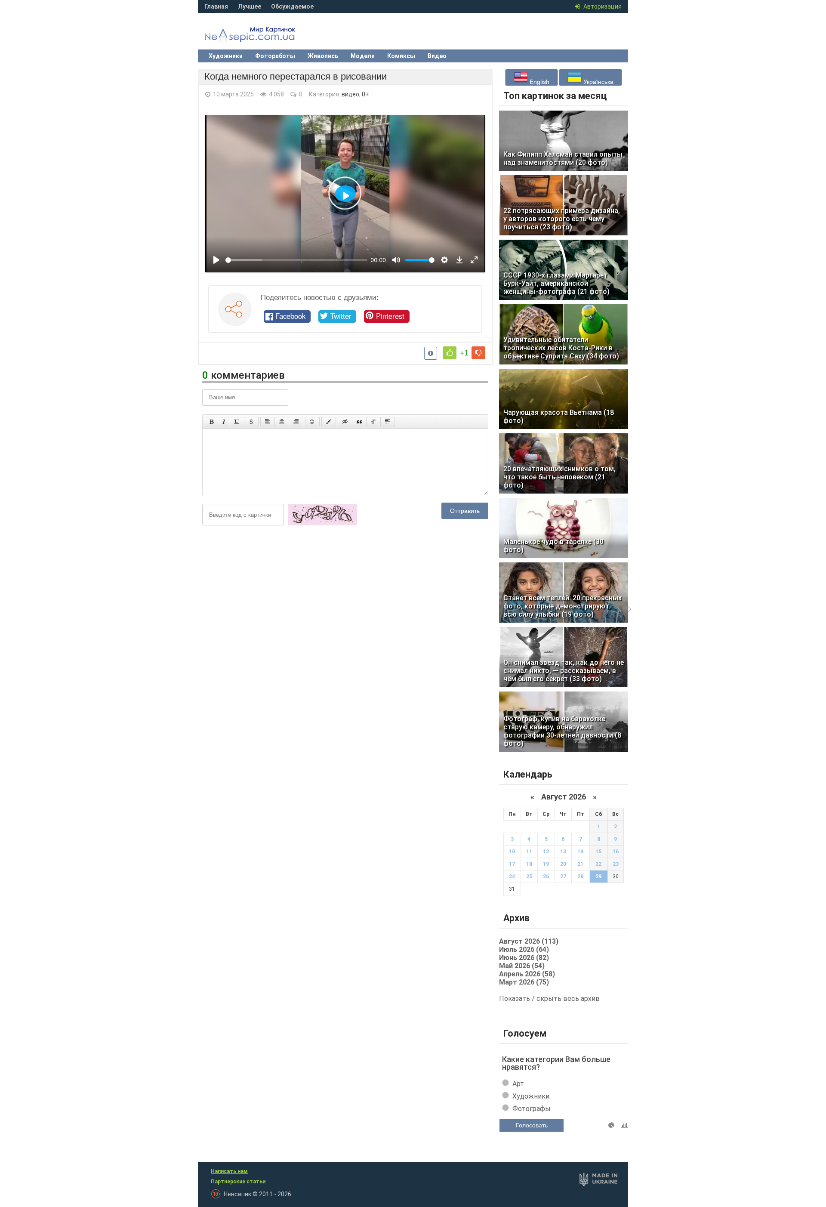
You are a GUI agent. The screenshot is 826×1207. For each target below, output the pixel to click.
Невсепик (262, 36)
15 (598, 852)
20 (563, 864)
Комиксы (401, 55)
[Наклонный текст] (224, 421)
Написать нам (229, 1171)
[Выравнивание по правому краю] (296, 421)
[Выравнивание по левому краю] (267, 421)
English (538, 81)
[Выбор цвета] (328, 421)
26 (546, 877)
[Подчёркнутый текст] (237, 421)
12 (546, 852)
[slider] (296, 260)
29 (598, 877)
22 (598, 864)
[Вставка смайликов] (312, 421)
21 (580, 864)
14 (580, 852)
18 (529, 864)
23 (616, 864)
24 (512, 877)
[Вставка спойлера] (387, 421)
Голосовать (532, 1125)
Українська (597, 81)
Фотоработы (275, 55)
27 (563, 877)
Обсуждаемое (292, 6)
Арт (518, 1084)
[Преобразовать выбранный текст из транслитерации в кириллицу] (373, 421)
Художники (226, 55)
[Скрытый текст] (345, 421)
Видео (437, 55)
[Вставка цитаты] (359, 421)
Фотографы (531, 1109)
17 (512, 864)
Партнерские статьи (238, 1182)
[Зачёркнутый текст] (251, 421)
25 (529, 877)
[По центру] (281, 421)
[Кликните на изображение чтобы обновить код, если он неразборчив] (322, 524)
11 (529, 852)
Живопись (323, 55)
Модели (363, 55)
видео (350, 94)
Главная (216, 6)
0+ (365, 94)
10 (512, 852)
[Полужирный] (211, 421)
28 (580, 877)
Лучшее (249, 6)
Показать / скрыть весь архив (549, 998)
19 (546, 864)
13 (563, 852)
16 (616, 852)
